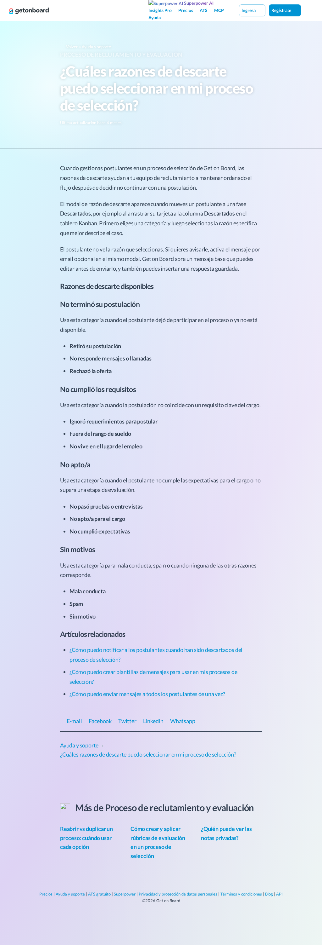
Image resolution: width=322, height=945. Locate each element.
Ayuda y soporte (70, 893)
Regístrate (281, 10)
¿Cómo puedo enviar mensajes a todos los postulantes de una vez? (147, 693)
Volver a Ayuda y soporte (88, 46)
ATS (204, 10)
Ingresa (249, 10)
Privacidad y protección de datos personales (178, 893)
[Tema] (307, 10)
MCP (219, 10)
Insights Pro (160, 10)
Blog (269, 893)
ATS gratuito (99, 893)
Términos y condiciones (241, 893)
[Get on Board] (29, 11)
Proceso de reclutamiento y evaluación (121, 54)
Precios (185, 10)
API (279, 893)
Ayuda (154, 17)
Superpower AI (198, 3)
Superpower (125, 893)
